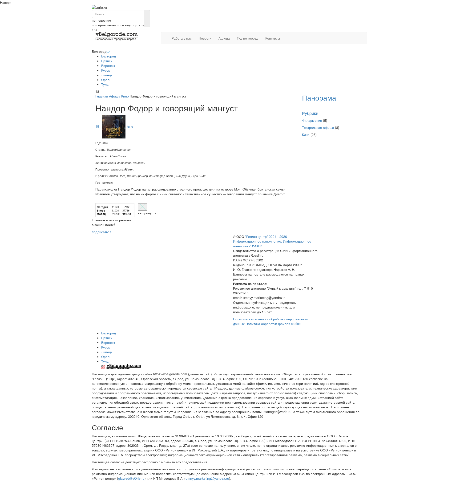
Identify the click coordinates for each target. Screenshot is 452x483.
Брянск (106, 60)
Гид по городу (247, 38)
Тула (105, 84)
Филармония (312, 120)
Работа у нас (182, 38)
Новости (205, 38)
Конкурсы (272, 38)
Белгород (108, 56)
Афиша (224, 38)
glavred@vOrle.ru (131, 478)
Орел (105, 79)
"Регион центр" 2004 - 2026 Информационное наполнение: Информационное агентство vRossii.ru (272, 241)
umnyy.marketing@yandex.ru (207, 478)
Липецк (106, 75)
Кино (125, 96)
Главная (101, 96)
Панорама (319, 98)
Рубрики (310, 113)
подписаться (101, 231)
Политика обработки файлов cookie (273, 323)
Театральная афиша (318, 127)
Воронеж (108, 65)
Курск (105, 70)
